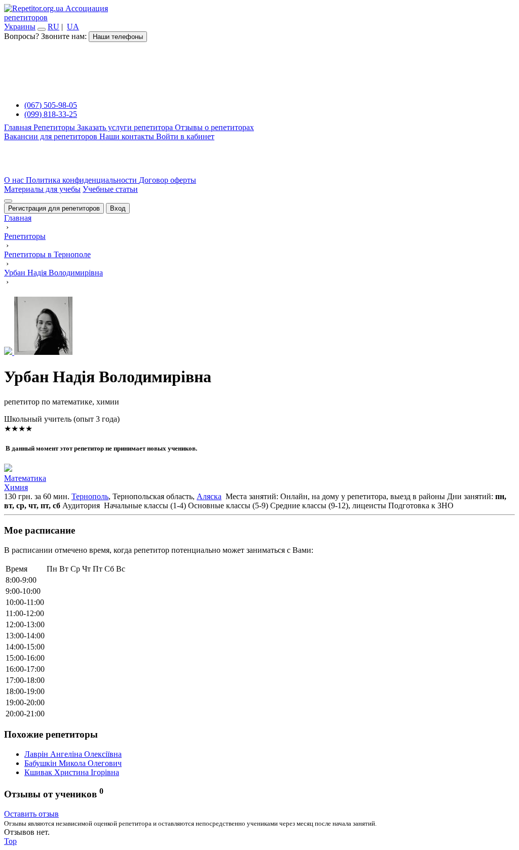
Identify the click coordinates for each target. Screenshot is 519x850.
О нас (15, 180)
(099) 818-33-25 (50, 114)
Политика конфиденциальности (82, 180)
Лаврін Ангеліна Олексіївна (73, 754)
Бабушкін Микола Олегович (73, 763)
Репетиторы (55, 127)
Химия (16, 487)
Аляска (209, 496)
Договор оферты (167, 180)
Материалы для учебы (42, 189)
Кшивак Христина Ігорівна (71, 772)
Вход (118, 208)
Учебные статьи (110, 189)
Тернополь (89, 496)
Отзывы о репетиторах (214, 127)
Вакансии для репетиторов (51, 136)
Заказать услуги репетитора (126, 127)
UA (73, 26)
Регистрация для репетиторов (54, 208)
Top (10, 841)
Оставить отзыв (31, 813)
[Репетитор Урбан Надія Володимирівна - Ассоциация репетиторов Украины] (259, 327)
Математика (25, 478)
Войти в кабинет (185, 136)
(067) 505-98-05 (50, 105)
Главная (18, 127)
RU (53, 26)
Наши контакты (127, 136)
